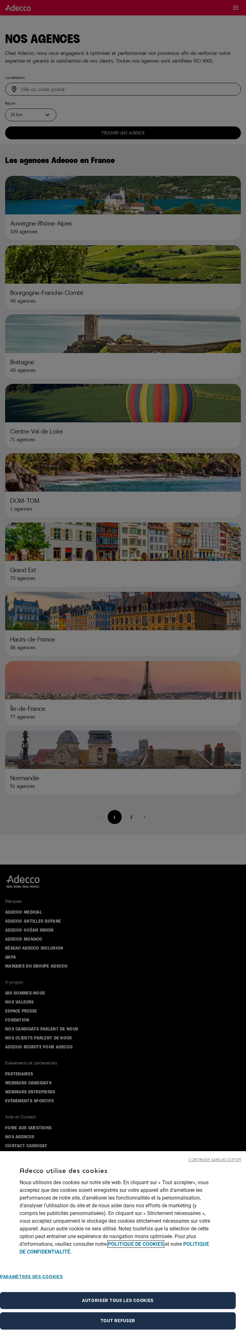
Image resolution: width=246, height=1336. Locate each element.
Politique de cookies (136, 1244)
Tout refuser (118, 1320)
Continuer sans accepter (214, 1160)
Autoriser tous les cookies (118, 1300)
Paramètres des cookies (31, 1276)
